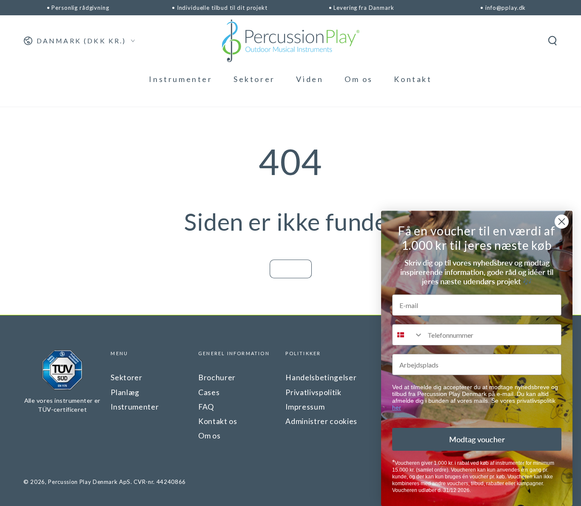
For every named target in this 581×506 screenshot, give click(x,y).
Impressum (305, 406)
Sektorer (126, 377)
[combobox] (408, 335)
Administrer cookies (321, 421)
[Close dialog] (561, 221)
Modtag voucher (477, 439)
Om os (209, 435)
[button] (552, 41)
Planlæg (125, 392)
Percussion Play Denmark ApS (89, 481)
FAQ (206, 406)
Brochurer (217, 377)
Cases (208, 392)
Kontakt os (217, 421)
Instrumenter (135, 406)
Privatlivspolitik (313, 392)
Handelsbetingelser (320, 377)
